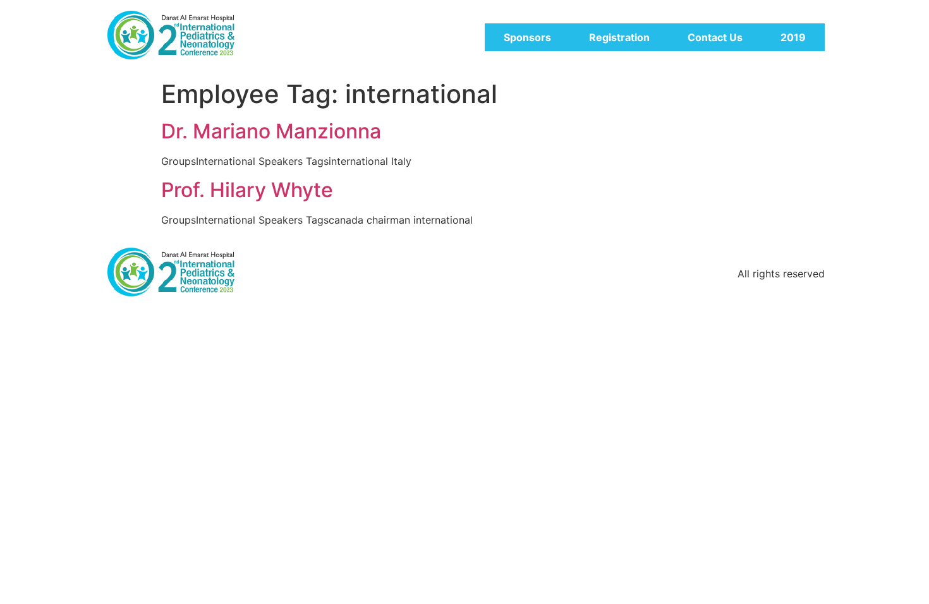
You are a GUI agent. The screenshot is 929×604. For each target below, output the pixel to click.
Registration (619, 37)
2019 (793, 37)
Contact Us (715, 37)
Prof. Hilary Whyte (247, 190)
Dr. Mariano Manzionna (271, 131)
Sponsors (527, 37)
